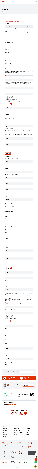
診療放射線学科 (21, 446)
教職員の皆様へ (4, 456)
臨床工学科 (21, 445)
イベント (20, 454)
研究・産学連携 (12, 456)
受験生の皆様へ (4, 451)
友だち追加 (6, 395)
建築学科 (3, 446)
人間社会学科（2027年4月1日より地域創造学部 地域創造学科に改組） (32, 444)
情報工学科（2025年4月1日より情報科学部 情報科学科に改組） (6, 444)
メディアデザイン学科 (30, 443)
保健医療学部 (20, 442)
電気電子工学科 (4, 445)
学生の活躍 (20, 452)
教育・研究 (20, 453)
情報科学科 (12, 443)
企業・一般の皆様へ (5, 455)
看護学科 (20, 443)
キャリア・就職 (12, 455)
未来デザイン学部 (30, 442)
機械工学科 (4, 443)
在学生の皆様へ (4, 453)
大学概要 (12, 451)
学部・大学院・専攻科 (13, 452)
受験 (11, 453)
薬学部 (11, 445)
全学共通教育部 (29, 446)
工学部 (3, 442)
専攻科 (28, 448)
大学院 (28, 447)
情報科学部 (12, 442)
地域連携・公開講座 (13, 457)
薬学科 (11, 446)
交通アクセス (21, 462)
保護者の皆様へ (4, 452)
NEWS (20, 451)
